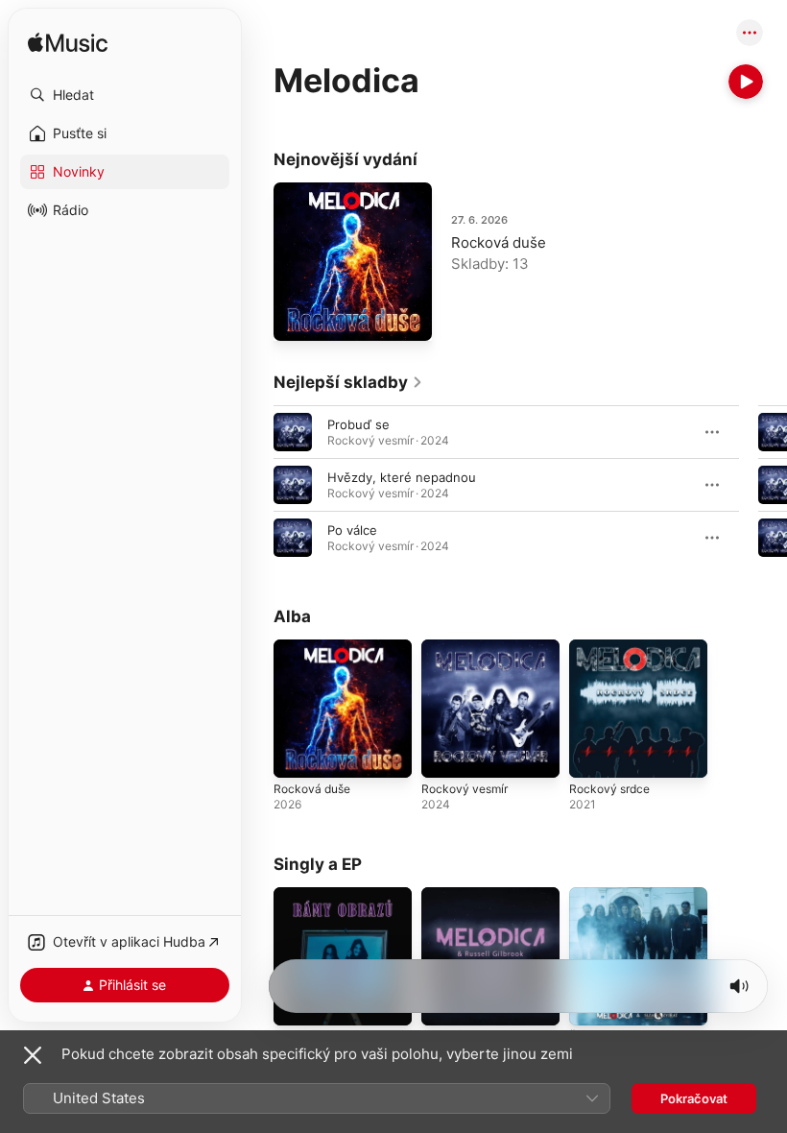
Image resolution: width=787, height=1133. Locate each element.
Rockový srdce (609, 789)
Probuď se (358, 424)
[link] (348, 382)
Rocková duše (498, 242)
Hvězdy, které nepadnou (401, 477)
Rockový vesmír (464, 789)
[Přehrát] (745, 81)
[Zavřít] (32, 1055)
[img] (67, 44)
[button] (124, 95)
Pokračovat (693, 1098)
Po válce (352, 530)
